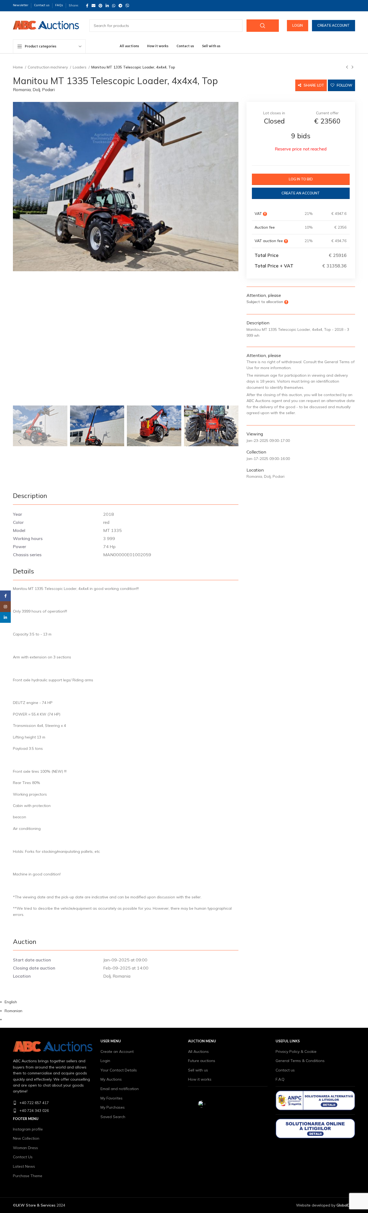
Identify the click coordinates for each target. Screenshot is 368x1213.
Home (18, 67)
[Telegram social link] (120, 5)
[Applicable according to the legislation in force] (265, 213)
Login (297, 25)
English (11, 1001)
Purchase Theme (27, 1175)
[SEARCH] (263, 25)
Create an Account (117, 1051)
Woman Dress (25, 1147)
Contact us (285, 1070)
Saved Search (112, 1116)
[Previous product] (347, 67)
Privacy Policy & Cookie (296, 1051)
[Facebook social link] (87, 5)
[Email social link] (93, 5)
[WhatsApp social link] (113, 5)
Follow (344, 85)
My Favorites (111, 1098)
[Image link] (52, 1046)
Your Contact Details (118, 1070)
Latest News (24, 1166)
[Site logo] (46, 25)
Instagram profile (28, 1129)
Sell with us (198, 1070)
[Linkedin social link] (107, 5)
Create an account (301, 193)
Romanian (13, 1010)
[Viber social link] (127, 5)
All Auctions (198, 1051)
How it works (199, 1079)
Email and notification (119, 1088)
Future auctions (201, 1060)
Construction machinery (48, 67)
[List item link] (52, 1103)
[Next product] (352, 67)
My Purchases (112, 1107)
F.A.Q (280, 1079)
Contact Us (23, 1156)
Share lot (313, 85)
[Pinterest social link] (100, 5)
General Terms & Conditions (300, 1060)
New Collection (26, 1138)
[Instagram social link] (5, 606)
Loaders (80, 67)
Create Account (333, 25)
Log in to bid (301, 179)
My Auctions (111, 1079)
